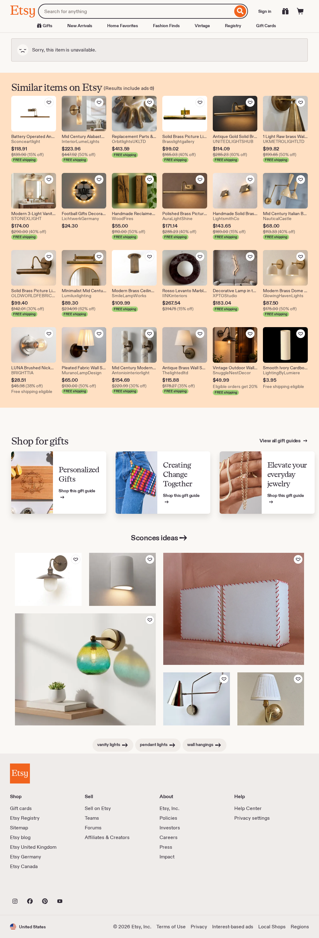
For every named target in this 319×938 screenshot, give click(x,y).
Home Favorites (122, 25)
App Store (31, 887)
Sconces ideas (154, 537)
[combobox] (135, 11)
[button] (27, 926)
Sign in (264, 11)
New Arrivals (79, 25)
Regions (300, 927)
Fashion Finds (166, 25)
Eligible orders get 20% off (235, 386)
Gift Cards (266, 25)
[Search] (240, 11)
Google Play (78, 887)
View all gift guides (280, 441)
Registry (233, 25)
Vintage (202, 25)
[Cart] (300, 11)
